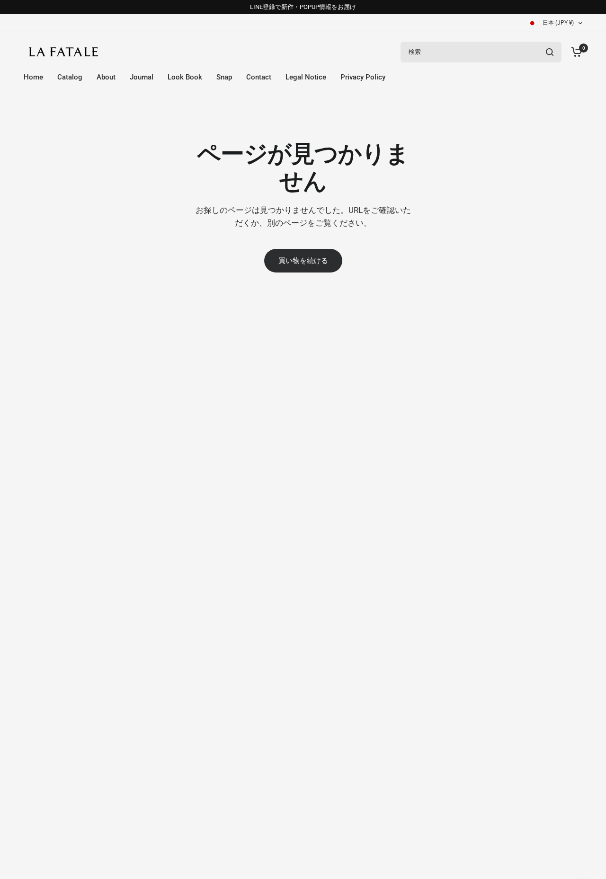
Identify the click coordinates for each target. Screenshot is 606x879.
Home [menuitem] (33, 77)
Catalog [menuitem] (69, 77)
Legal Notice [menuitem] (305, 77)
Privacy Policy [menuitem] (362, 77)
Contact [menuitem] (258, 77)
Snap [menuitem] (224, 77)
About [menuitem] (106, 77)
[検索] (549, 52)
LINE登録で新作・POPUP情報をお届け (303, 6)
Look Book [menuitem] (185, 77)
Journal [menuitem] (141, 77)
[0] (574, 52)
